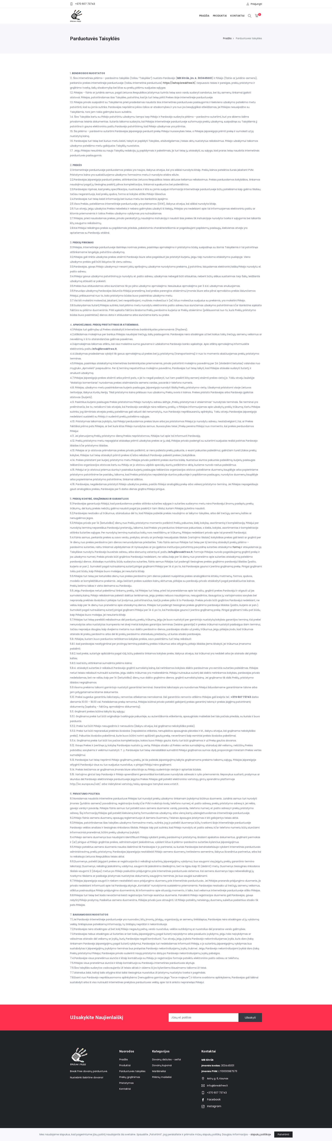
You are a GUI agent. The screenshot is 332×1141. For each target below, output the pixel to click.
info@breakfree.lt (217, 1085)
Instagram (213, 1106)
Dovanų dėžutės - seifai (166, 1059)
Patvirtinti (283, 1134)
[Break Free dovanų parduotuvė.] (76, 16)
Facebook (213, 1099)
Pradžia (204, 15)
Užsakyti (250, 1017)
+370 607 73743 (85, 4)
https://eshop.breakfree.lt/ (179, 83)
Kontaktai (237, 15)
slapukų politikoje (261, 1134)
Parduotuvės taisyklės (132, 1071)
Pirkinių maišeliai (162, 1077)
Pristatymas (126, 1083)
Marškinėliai (159, 1071)
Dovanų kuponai (162, 1065)
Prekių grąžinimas (129, 1077)
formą (236, 547)
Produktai (220, 15)
